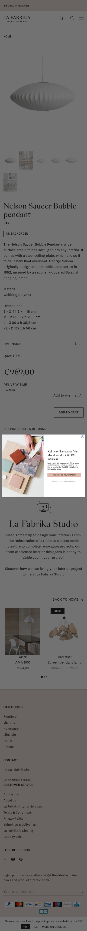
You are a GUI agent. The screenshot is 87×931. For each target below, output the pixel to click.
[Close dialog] (82, 436)
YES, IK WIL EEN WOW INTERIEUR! (64, 475)
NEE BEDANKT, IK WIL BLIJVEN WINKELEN (64, 481)
